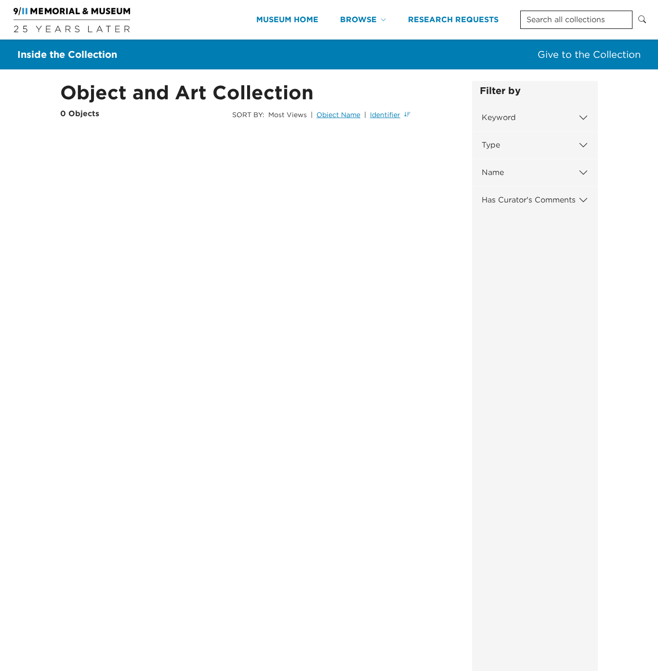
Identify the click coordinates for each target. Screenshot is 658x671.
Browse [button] (358, 19)
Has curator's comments (529, 199)
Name (493, 172)
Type (491, 144)
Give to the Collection (589, 54)
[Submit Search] (642, 20)
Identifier (385, 115)
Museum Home (287, 19)
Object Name (338, 115)
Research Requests (453, 19)
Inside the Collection (67, 54)
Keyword (499, 117)
